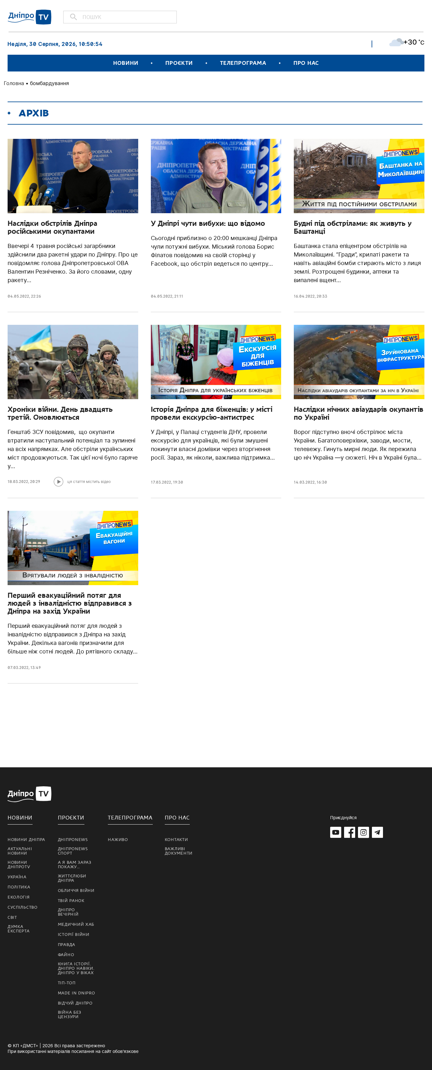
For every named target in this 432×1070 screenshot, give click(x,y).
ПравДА (66, 945)
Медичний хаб (76, 924)
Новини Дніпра (26, 840)
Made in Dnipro (76, 993)
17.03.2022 (161, 482)
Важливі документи (179, 851)
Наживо (118, 840)
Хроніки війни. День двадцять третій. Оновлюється (60, 413)
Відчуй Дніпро (75, 1003)
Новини (125, 63)
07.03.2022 (18, 667)
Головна (14, 83)
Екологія (19, 897)
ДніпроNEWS (73, 840)
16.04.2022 (304, 296)
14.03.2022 (304, 482)
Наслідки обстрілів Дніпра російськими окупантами (52, 227)
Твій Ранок (71, 901)
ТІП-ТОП (67, 983)
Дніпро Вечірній (68, 912)
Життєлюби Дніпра (72, 878)
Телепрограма (243, 63)
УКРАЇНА (17, 877)
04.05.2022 (18, 296)
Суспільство (23, 907)
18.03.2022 (18, 481)
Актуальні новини (20, 851)
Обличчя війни (76, 890)
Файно (66, 955)
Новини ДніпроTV (19, 864)
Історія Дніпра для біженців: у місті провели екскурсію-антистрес (211, 413)
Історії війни (73, 934)
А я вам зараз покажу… (74, 864)
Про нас (306, 63)
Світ (12, 917)
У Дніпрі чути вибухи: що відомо (208, 223)
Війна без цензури (69, 1014)
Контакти (176, 840)
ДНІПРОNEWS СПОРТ (73, 851)
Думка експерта (19, 929)
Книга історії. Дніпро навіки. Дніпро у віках (76, 968)
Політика (19, 887)
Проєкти (179, 63)
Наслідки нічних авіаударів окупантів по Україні (358, 413)
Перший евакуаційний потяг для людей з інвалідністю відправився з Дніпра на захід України (70, 603)
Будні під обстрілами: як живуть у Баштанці (352, 227)
